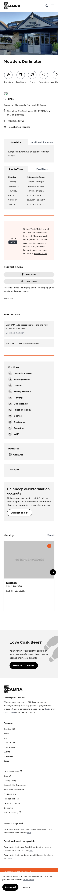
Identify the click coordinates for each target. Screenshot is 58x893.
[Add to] (49, 546)
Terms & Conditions (13, 803)
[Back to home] (12, 5)
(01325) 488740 (16, 120)
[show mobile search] (47, 6)
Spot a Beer (31, 281)
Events (7, 751)
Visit (6, 738)
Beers (6, 761)
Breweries (8, 756)
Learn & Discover (12, 771)
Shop (6, 776)
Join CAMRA (9, 729)
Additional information (42, 142)
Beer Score (31, 274)
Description (16, 142)
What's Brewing (11, 812)
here (29, 832)
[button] (53, 572)
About (6, 733)
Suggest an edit (19, 512)
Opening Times (16, 169)
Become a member (15, 332)
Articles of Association (14, 789)
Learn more (28, 879)
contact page (10, 712)
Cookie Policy (10, 794)
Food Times (42, 169)
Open (11, 98)
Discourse (8, 808)
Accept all (10, 886)
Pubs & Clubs (9, 742)
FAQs (47, 709)
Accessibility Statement (15, 785)
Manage (26, 887)
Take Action (9, 747)
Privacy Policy (10, 780)
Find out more (40, 253)
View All (50, 535)
